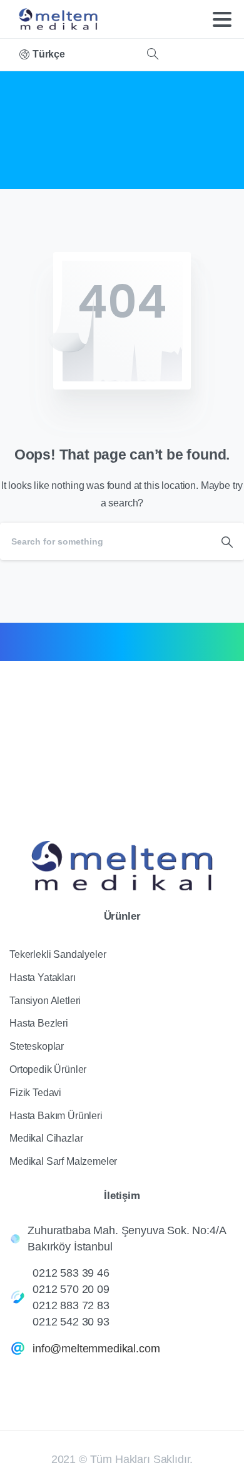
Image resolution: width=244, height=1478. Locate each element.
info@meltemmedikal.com (96, 1348)
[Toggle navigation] (222, 19)
